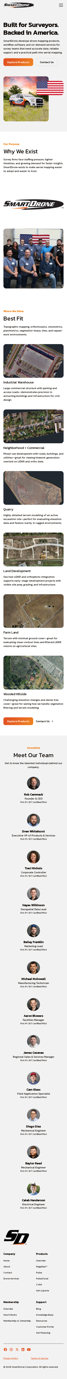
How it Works (10, 1315)
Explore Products (18, 62)
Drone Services (11, 1278)
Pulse (39, 1272)
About (6, 1266)
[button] (60, 5)
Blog (38, 1309)
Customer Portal (45, 1327)
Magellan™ (41, 1266)
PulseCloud (42, 1278)
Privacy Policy (10, 1358)
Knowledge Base (44, 1315)
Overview (41, 1260)
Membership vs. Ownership (17, 1321)
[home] (18, 5)
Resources (41, 1321)
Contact (7, 1272)
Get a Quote (42, 1290)
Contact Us (47, 62)
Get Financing (43, 1333)
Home (6, 1260)
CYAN (39, 1284)
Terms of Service (39, 1358)
